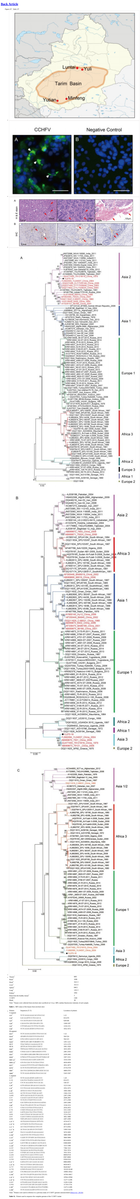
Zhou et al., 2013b (77, 1192)
